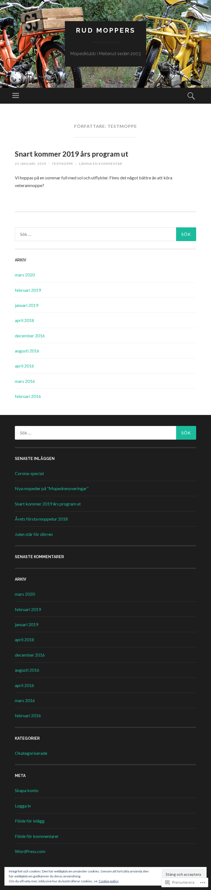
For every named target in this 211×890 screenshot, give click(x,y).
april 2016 (24, 365)
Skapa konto (26, 790)
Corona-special (29, 473)
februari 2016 (28, 396)
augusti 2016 (27, 350)
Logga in (23, 805)
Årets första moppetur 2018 (41, 518)
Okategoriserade (31, 753)
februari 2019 (28, 290)
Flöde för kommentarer (37, 836)
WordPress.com (30, 851)
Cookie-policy (109, 881)
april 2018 (24, 320)
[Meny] (15, 96)
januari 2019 (26, 305)
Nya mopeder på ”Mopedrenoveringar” (51, 488)
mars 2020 (25, 274)
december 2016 (30, 335)
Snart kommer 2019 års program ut (71, 153)
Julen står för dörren (34, 534)
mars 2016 (25, 381)
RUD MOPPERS (105, 30)
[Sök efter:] (105, 234)
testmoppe (62, 164)
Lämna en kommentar (100, 164)
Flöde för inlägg (30, 820)
